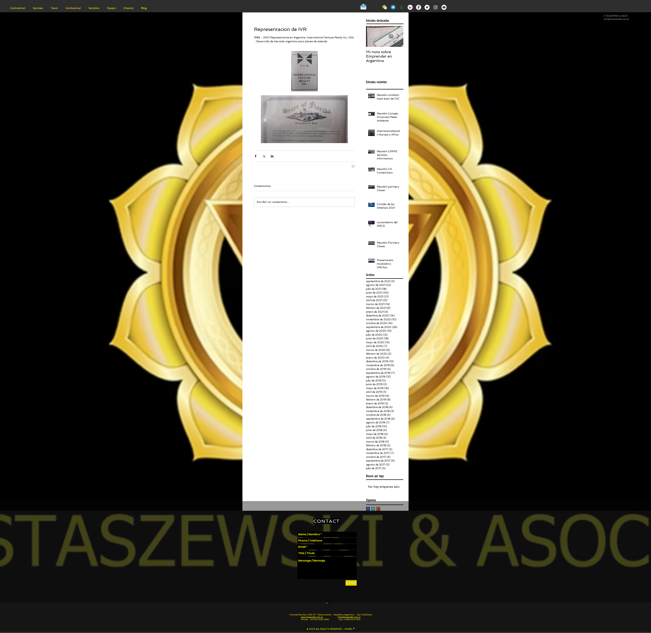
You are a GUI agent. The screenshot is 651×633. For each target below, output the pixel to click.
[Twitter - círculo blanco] (427, 7)
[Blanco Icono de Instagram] (435, 7)
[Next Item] (397, 36)
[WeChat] (384, 7)
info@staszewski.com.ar (616, 19)
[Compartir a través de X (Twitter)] (263, 156)
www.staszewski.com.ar (312, 617)
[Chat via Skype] (374, 8)
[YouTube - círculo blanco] (444, 7)
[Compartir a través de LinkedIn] (272, 156)
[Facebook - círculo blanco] (418, 7)
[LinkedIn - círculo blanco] (410, 7)
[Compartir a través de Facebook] (255, 156)
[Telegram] (393, 7)
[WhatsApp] (401, 7)
